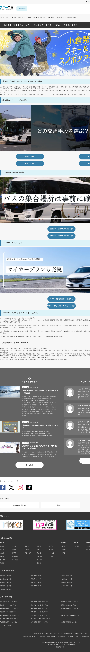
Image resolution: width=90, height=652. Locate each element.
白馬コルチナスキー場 (28, 402)
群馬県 (24, 415)
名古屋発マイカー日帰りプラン (40, 618)
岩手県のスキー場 (36, 575)
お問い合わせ (51, 636)
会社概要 (70, 636)
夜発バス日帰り (30, 163)
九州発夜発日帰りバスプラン (39, 622)
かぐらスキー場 (26, 409)
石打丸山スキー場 (51, 454)
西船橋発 (39, 556)
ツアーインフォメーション (54, 633)
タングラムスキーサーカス (49, 409)
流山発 (39, 553)
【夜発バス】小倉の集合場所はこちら (61, 236)
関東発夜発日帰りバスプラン (39, 602)
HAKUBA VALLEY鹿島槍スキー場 (40, 431)
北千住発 (2, 560)
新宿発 (2, 546)
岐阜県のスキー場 (36, 582)
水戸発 (51, 546)
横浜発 (27, 546)
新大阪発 (64, 546)
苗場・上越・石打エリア (49, 413)
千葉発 (39, 563)
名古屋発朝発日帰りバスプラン (9, 615)
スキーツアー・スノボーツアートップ (11, 17)
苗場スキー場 (25, 454)
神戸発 (63, 553)
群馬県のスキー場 (36, 579)
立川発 (2, 563)
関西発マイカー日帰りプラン (39, 612)
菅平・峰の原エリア (47, 411)
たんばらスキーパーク (43, 396)
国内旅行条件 (62, 636)
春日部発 (15, 560)
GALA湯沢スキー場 (47, 405)
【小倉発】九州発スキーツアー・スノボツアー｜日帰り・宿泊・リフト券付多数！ (51, 17)
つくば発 (52, 553)
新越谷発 (15, 556)
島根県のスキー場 (36, 586)
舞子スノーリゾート (51, 407)
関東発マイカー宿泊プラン (8, 605)
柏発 (38, 549)
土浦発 (51, 556)
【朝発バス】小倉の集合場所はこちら (61, 229)
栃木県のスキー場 (5, 579)
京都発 (63, 549)
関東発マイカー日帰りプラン (39, 605)
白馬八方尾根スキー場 (44, 433)
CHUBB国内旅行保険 (19, 505)
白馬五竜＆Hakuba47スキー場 (30, 400)
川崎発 (27, 549)
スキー (28, 396)
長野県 (33, 411)
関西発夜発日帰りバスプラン (39, 608)
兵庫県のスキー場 (5, 586)
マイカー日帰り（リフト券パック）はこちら (61, 306)
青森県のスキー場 (5, 575)
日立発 (51, 549)
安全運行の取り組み (29, 636)
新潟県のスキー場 (5, 582)
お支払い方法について (81, 633)
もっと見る (29, 465)
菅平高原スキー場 (38, 402)
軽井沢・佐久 (25, 413)
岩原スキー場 (25, 407)
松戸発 (39, 546)
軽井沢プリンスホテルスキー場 (38, 407)
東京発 (2, 549)
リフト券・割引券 (5, 625)
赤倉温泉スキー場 (46, 398)
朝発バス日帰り (30, 156)
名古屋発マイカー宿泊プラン (9, 618)
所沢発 (14, 553)
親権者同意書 (68, 633)
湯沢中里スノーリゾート (50, 402)
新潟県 (31, 413)
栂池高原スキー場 (43, 400)
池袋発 (2, 553)
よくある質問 (41, 636)
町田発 (2, 556)
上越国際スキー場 (36, 405)
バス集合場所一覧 (38, 633)
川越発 (14, 549)
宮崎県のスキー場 (5, 589)
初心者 (24, 396)
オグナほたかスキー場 (36, 409)
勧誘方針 (60, 505)
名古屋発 (76, 546)
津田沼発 (39, 560)
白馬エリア (39, 411)
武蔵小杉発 (28, 553)
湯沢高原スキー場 (27, 405)
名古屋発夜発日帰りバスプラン (40, 615)
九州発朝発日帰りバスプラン (9, 622)
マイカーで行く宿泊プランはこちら (61, 299)
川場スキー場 (53, 396)
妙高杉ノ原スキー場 (52, 452)
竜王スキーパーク (27, 431)
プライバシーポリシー (82, 636)
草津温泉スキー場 (27, 411)
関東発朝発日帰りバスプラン (9, 602)
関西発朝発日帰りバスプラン (9, 608)
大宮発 (14, 546)
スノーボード (33, 396)
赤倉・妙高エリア (38, 413)
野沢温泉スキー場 (36, 398)
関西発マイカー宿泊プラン (8, 612)
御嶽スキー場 (35, 435)
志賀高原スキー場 (27, 398)
